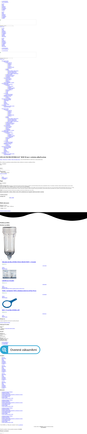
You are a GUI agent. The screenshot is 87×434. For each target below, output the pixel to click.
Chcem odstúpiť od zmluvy (6, 395)
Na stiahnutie (4, 8)
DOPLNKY (8, 77)
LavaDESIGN (20, 424)
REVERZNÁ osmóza (7, 96)
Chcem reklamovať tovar (6, 396)
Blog (3, 4)
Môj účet (3, 35)
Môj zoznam (4, 36)
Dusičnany (7, 90)
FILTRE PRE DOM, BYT (8, 84)
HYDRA (7, 117)
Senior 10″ (9, 66)
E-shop (3, 3)
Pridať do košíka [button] (4, 268)
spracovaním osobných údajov (10, 328)
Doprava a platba (4, 397)
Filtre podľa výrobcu (5, 60)
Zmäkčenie (8, 85)
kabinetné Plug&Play (11, 135)
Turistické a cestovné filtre (8, 95)
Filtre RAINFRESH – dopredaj (9, 82)
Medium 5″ (10, 64)
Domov (1, 159)
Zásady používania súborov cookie (7, 398)
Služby (3, 5)
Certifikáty (3, 9)
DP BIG (7, 116)
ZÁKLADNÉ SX (9, 62)
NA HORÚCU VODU (10, 76)
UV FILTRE (6, 93)
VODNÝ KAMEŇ (9, 74)
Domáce (7, 144)
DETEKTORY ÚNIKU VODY (9, 153)
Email (1, 326)
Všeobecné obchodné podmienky (7, 391)
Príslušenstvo (8, 81)
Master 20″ (10, 68)
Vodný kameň (6, 100)
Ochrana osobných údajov (6, 393)
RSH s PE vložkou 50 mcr (12, 72)
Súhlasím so (8, 328)
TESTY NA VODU (7, 154)
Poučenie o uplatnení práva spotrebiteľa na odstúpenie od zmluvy (12, 394)
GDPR (1, 327)
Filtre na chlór (8, 79)
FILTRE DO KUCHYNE (10, 75)
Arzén (7, 91)
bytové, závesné (10, 86)
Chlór (7, 92)
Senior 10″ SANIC (11, 67)
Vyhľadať (1, 25)
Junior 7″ (9, 65)
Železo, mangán (6, 104)
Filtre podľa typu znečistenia (6, 98)
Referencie (3, 7)
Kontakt (3, 10)
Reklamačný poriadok (5, 392)
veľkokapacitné (10, 88)
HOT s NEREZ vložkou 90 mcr (13, 73)
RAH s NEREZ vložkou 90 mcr (13, 70)
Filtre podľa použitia (5, 83)
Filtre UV (7, 80)
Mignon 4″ (10, 63)
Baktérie (5, 102)
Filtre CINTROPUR (7, 125)
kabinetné (9, 87)
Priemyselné (8, 97)
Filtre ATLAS (6, 61)
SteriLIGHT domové (9, 94)
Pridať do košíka (2, 171)
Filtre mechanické (9, 126)
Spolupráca (4, 6)
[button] (4, 172)
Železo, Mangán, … (9, 89)
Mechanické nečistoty (7, 99)
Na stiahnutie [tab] (4, 178)
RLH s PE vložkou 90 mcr (12, 71)
